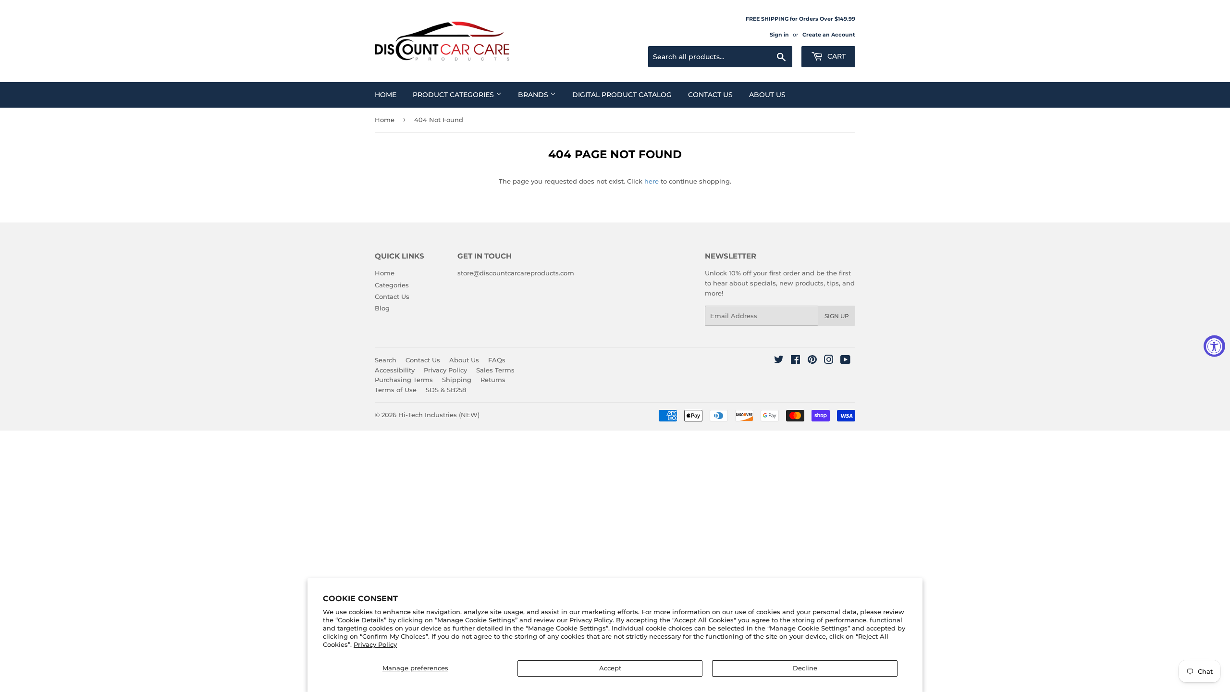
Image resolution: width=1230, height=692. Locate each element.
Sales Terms (495, 370)
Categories (392, 285)
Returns (492, 379)
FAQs (496, 360)
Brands (534, 94)
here (651, 181)
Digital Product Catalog (622, 94)
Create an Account (828, 34)
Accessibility (395, 370)
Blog (382, 308)
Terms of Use (396, 390)
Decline (805, 668)
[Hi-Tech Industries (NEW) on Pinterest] (812, 361)
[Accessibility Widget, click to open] (1214, 346)
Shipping (456, 379)
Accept (610, 668)
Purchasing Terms (404, 379)
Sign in (779, 34)
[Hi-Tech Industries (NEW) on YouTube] (845, 361)
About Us (767, 94)
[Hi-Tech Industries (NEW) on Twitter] (779, 361)
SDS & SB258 (446, 390)
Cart (835, 56)
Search (385, 360)
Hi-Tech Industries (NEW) (439, 415)
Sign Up (836, 316)
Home (385, 94)
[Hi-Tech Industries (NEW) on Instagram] (829, 361)
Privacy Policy (375, 644)
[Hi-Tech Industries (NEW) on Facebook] (795, 361)
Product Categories (454, 94)
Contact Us (710, 94)
